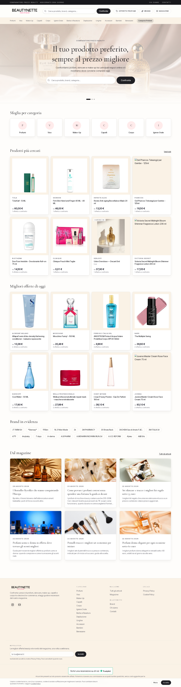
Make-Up (29, 21)
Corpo (48, 21)
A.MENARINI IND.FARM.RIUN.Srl (89, 436)
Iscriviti (81, 654)
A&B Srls (141, 436)
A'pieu (129, 436)
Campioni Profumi (145, 21)
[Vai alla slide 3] (94, 99)
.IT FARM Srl (17, 430)
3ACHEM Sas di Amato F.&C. (131, 430)
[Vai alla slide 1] (88, 99)
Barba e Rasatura (73, 21)
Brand (147, 11)
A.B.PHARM (65, 436)
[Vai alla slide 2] (92, 99)
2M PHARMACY (88, 430)
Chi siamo (154, 2)
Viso (20, 21)
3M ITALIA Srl (154, 430)
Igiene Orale (58, 21)
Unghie (98, 21)
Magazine (164, 11)
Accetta (166, 683)
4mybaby (26, 436)
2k (75, 430)
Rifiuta (155, 683)
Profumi (13, 21)
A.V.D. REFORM (114, 436)
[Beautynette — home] (24, 11)
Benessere (129, 21)
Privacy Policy (148, 591)
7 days (38, 436)
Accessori (108, 21)
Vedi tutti (167, 152)
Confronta (103, 11)
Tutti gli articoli (165, 454)
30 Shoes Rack (107, 430)
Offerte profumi (127, 11)
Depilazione (87, 21)
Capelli (39, 21)
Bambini (119, 21)
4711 (14, 436)
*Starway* (32, 430)
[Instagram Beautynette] (12, 604)
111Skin (45, 430)
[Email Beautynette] (19, 604)
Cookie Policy (148, 594)
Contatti (166, 2)
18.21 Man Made (61, 430)
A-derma (51, 436)
